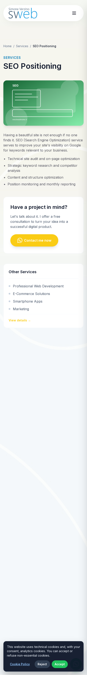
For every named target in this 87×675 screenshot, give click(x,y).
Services (22, 46)
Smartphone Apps (27, 301)
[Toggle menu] (74, 13)
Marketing (21, 309)
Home (7, 46)
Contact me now (37, 240)
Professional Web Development (38, 286)
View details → (20, 320)
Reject (42, 664)
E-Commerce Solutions (31, 294)
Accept (60, 664)
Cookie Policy (20, 664)
